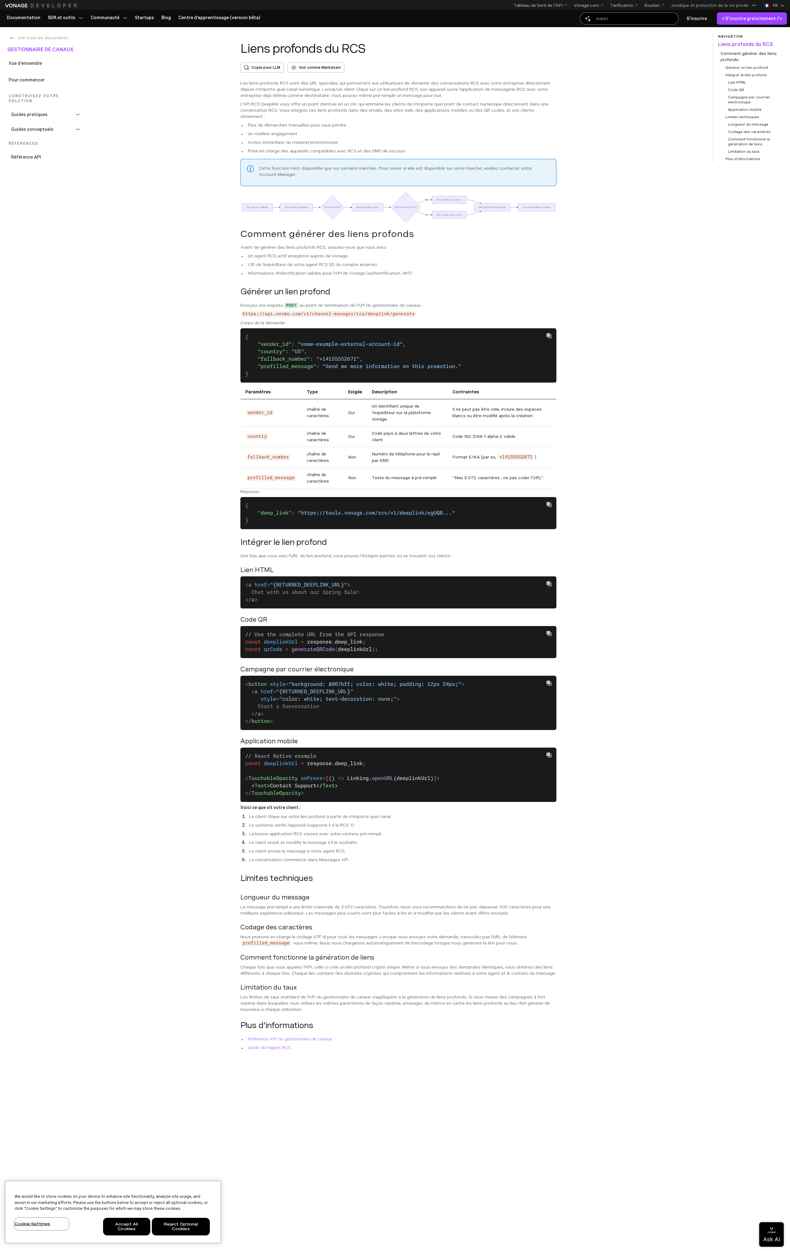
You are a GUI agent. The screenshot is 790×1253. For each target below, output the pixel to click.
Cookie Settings (32, 1224)
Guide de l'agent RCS (269, 1047)
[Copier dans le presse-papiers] (549, 336)
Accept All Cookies (126, 1226)
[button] (713, 5)
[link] (23, 18)
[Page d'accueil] (41, 5)
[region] (113, 1212)
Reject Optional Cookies (181, 1226)
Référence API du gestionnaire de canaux (290, 1038)
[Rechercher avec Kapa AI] (629, 18)
